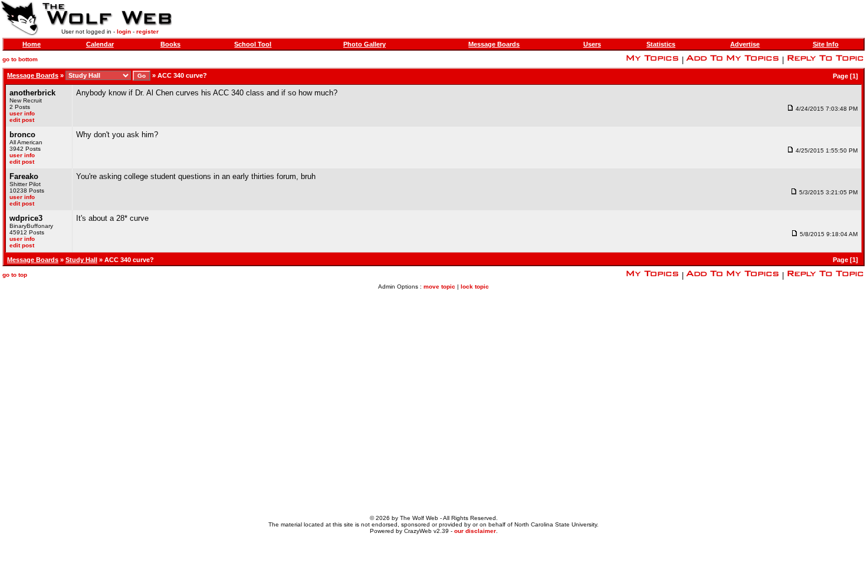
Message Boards (494, 44)
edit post (21, 120)
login (124, 31)
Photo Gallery (364, 44)
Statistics (660, 44)
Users (592, 44)
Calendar (100, 44)
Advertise (745, 44)
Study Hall (81, 259)
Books (170, 44)
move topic (439, 286)
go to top (14, 274)
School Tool (252, 44)
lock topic (475, 286)
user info (22, 113)
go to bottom (20, 59)
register (147, 31)
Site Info (826, 44)
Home (31, 44)
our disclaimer (475, 531)
